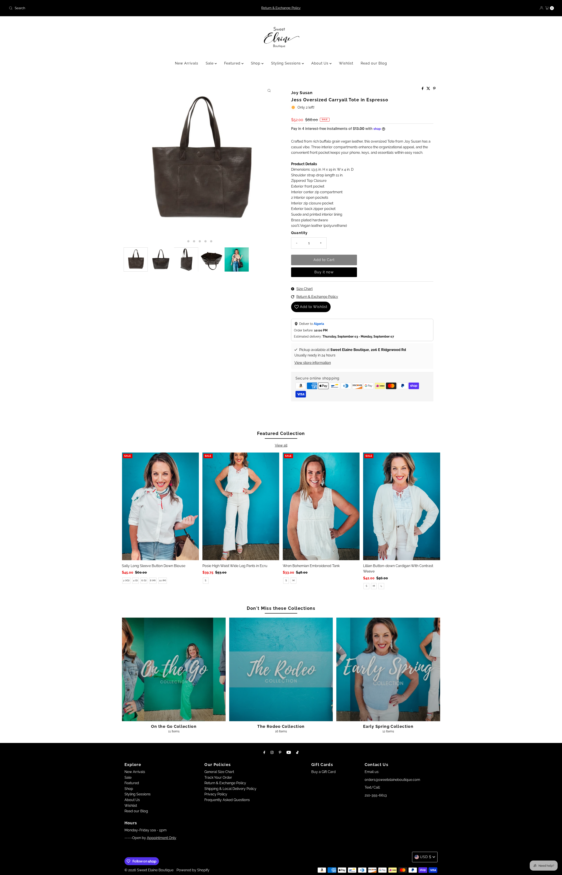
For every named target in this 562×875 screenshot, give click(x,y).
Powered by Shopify (193, 870)
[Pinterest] (280, 752)
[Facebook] (264, 752)
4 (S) (135, 580)
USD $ (425, 857)
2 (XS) (126, 580)
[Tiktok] (297, 752)
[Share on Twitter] (429, 89)
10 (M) (162, 580)
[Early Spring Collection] (388, 669)
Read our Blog (374, 63)
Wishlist (346, 63)
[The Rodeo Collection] (281, 669)
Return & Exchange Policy (281, 8)
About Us (320, 63)
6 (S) (143, 580)
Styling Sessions (286, 63)
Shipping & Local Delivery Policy (230, 789)
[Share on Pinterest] (434, 89)
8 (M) (153, 580)
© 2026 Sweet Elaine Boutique (148, 870)
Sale (210, 63)
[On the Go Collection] (173, 669)
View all (281, 445)
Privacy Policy (215, 794)
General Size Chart (219, 772)
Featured (232, 63)
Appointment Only (161, 838)
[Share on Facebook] (423, 89)
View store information (312, 363)
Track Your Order (218, 777)
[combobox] (97, 8)
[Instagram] (272, 752)
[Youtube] (288, 752)
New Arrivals (186, 63)
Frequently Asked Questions (227, 800)
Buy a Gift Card (323, 772)
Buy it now (324, 272)
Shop (256, 63)
